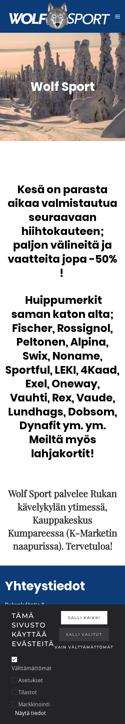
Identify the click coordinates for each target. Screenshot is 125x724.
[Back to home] (60, 16)
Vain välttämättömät (84, 647)
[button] (117, 16)
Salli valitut (84, 634)
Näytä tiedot (30, 713)
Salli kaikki (84, 617)
